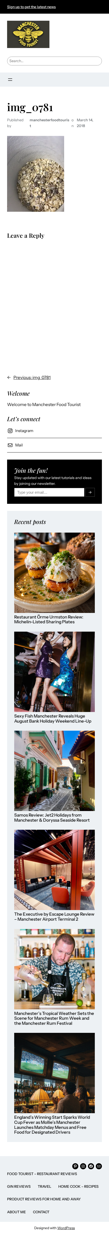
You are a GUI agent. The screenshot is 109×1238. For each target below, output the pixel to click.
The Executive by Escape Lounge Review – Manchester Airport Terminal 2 (54, 917)
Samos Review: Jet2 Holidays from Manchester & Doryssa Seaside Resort (52, 818)
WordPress (66, 1228)
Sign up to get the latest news (31, 7)
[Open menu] (10, 80)
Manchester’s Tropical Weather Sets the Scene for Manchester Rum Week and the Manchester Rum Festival (54, 1018)
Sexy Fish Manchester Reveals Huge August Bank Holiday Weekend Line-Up (52, 719)
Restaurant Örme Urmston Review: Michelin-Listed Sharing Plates (48, 620)
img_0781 (30, 107)
